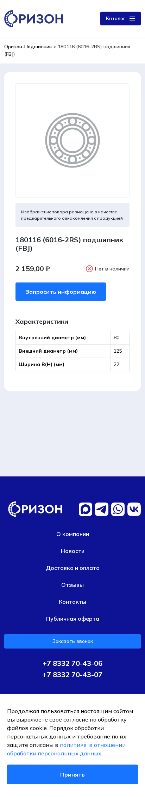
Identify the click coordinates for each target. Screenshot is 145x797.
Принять (72, 774)
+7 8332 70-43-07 (72, 674)
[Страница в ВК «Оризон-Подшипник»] (134, 509)
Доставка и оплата (73, 567)
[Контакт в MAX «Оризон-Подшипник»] (85, 509)
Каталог (115, 18)
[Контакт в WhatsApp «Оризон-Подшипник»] (118, 509)
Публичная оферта (72, 618)
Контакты (72, 601)
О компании (72, 533)
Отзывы (72, 584)
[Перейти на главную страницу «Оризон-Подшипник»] (35, 18)
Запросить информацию (60, 291)
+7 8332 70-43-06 (72, 663)
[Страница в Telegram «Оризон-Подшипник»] (101, 509)
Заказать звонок (72, 641)
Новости (72, 550)
